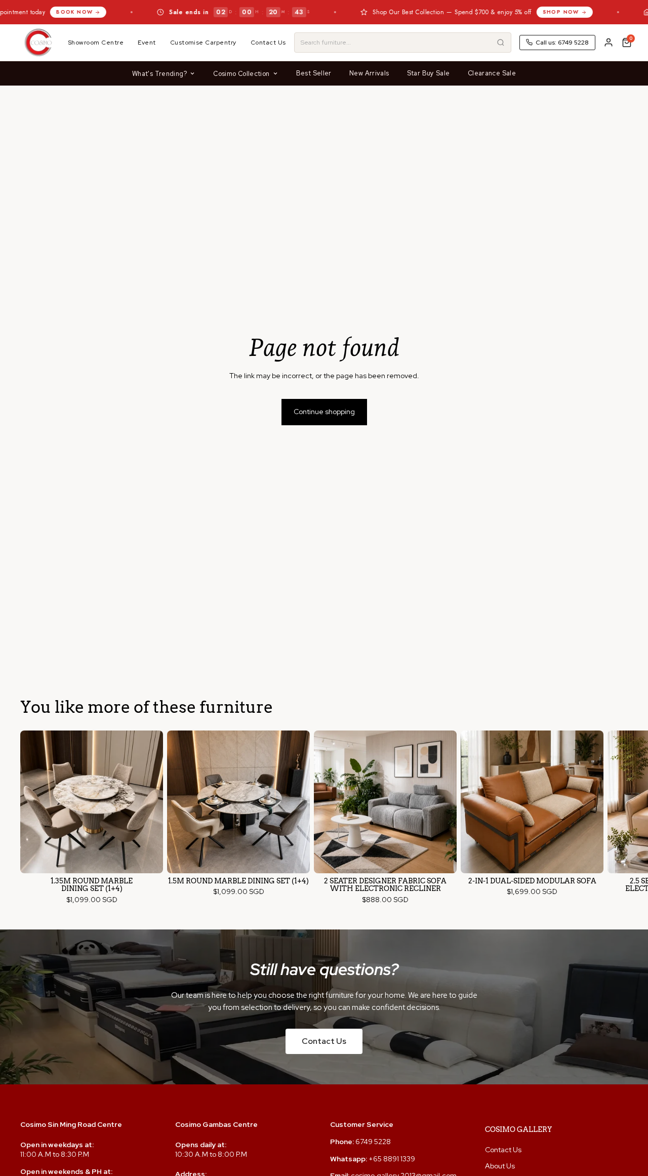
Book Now (25, 12)
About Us (500, 1165)
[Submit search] (501, 42)
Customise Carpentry (203, 42)
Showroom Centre (96, 42)
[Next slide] (619, 817)
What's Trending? (159, 73)
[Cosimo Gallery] (38, 42)
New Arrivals (369, 73)
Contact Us (268, 42)
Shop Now (512, 12)
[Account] (608, 42)
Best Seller (314, 73)
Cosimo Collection (241, 73)
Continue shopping (324, 411)
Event (146, 42)
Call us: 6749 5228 (562, 42)
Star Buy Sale (428, 73)
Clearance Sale (492, 73)
